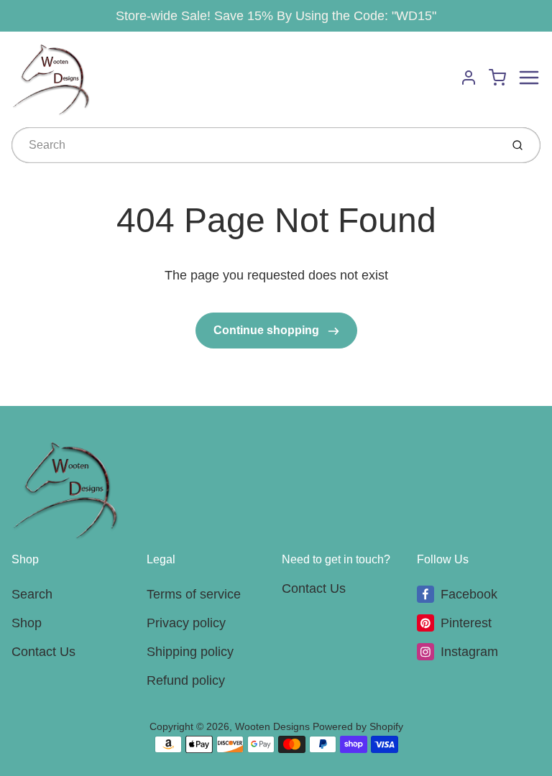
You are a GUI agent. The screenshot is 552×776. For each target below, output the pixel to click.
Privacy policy (186, 623)
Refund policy (186, 680)
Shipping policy (190, 652)
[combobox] (255, 145)
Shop (27, 623)
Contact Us (43, 652)
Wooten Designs (272, 726)
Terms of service (194, 594)
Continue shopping (267, 330)
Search (32, 594)
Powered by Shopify (358, 726)
